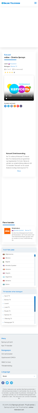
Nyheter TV (7, 315)
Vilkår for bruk (6, 362)
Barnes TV (7, 299)
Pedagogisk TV (9, 322)
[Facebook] (2, 382)
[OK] (15, 106)
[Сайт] (5, 106)
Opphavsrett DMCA (8, 357)
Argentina (9, 277)
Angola (8, 273)
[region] (19, 269)
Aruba (7, 284)
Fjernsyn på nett (7, 342)
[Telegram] (8, 106)
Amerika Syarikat (11, 265)
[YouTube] (18, 106)
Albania (8, 258)
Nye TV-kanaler (6, 345)
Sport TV (7, 296)
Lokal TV (7, 307)
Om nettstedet (6, 354)
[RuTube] (21, 106)
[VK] (11, 106)
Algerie (8, 261)
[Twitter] (7, 382)
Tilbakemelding (6, 366)
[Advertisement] (19, 27)
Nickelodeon (16, 228)
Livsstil (6, 303)
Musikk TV (7, 311)
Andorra (8, 269)
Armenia (8, 280)
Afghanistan (9, 254)
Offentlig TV (8, 318)
